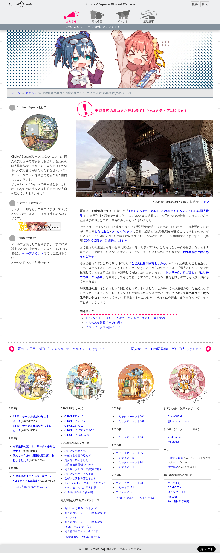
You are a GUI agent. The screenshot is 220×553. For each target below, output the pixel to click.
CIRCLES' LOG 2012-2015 (80, 430)
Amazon (173, 496)
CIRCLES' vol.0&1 (75, 421)
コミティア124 (125, 466)
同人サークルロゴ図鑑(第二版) (82, 469)
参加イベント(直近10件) (135, 383)
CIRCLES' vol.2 (74, 416)
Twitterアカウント (32, 253)
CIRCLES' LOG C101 (77, 435)
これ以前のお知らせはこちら (32, 486)
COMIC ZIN (175, 487)
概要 (195, 4)
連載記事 (148, 21)
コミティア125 (125, 457)
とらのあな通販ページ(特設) (104, 322)
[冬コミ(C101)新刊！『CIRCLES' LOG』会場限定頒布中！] (110, 59)
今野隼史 (173, 466)
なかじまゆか (175, 457)
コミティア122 (125, 487)
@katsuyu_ (174, 441)
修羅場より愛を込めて (77, 455)
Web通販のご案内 (178, 501)
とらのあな (102, 231)
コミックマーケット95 (129, 453)
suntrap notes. (176, 437)
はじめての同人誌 (75, 450)
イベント (123, 21)
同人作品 (97, 21)
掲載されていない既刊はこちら (84, 537)
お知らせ (31, 93)
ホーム (16, 93)
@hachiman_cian (178, 421)
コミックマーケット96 (129, 437)
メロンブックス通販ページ (103, 327)
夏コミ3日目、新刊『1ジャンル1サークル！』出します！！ (61, 349)
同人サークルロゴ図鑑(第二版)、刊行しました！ (167, 349)
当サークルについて (187, 383)
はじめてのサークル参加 (79, 474)
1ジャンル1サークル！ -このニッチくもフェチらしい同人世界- (126, 318)
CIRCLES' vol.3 (74, 425)
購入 (205, 4)
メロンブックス (122, 231)
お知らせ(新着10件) (32, 383)
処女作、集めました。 (77, 460)
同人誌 (84, 383)
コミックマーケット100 (130, 421)
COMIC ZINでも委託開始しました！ (107, 240)
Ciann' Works (176, 416)
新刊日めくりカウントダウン (81, 508)
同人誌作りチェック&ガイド (81, 531)
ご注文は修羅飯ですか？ (79, 464)
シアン (204, 201)
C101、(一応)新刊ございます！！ (98, 26)
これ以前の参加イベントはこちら (136, 498)
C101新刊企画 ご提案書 (78, 492)
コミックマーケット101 (130, 416)
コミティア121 (125, 492)
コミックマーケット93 (129, 483)
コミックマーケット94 (129, 462)
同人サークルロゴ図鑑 (180, 272)
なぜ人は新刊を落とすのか (80, 478)
